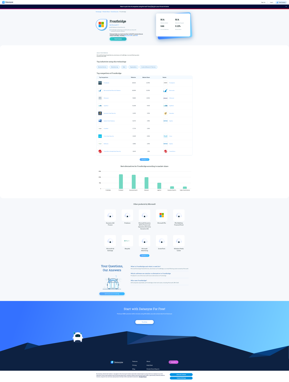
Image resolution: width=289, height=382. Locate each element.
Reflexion (106, 143)
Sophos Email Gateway (109, 121)
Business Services (102, 67)
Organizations (133, 67)
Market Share (106, 11)
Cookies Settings (181, 378)
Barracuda (171, 90)
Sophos (171, 121)
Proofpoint (106, 82)
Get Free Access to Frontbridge (112, 293)
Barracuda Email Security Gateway (112, 90)
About (148, 361)
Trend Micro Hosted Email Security (112, 151)
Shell (136, 35)
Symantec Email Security (110, 113)
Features (135, 361)
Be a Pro (173, 362)
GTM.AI (152, 6)
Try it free (144, 322)
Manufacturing (114, 67)
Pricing (134, 365)
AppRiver (106, 105)
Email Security (114, 11)
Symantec (171, 113)
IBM (131, 35)
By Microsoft (114, 25)
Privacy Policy (143, 377)
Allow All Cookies (181, 374)
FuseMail (106, 128)
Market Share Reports (153, 369)
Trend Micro (172, 151)
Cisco (170, 136)
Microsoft (127, 35)
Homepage (98, 11)
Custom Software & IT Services (148, 67)
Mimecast (106, 98)
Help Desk (150, 365)
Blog (133, 369)
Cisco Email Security (109, 136)
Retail (124, 67)
